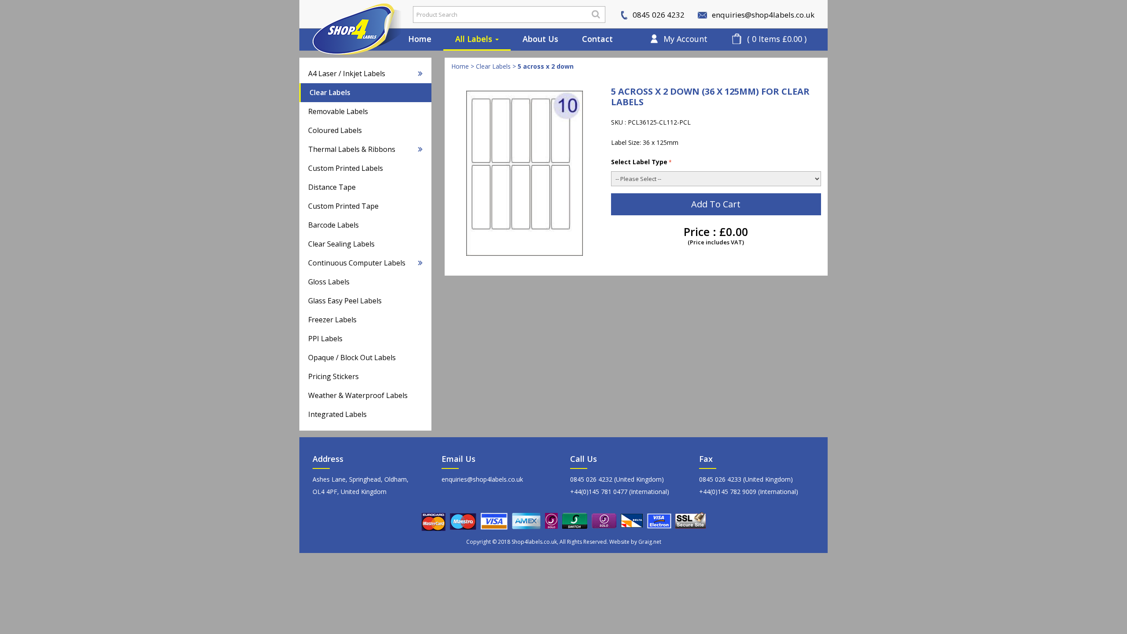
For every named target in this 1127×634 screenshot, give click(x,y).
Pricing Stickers (333, 376)
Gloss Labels (329, 282)
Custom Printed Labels (345, 168)
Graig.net (649, 542)
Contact (597, 38)
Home (419, 38)
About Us (540, 38)
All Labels (474, 38)
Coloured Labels (335, 130)
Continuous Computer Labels (356, 263)
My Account (685, 38)
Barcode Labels (333, 225)
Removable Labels (338, 111)
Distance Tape (332, 187)
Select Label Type (639, 162)
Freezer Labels (332, 319)
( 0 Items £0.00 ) (777, 38)
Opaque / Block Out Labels (352, 357)
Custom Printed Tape (343, 206)
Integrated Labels (337, 414)
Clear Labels (329, 92)
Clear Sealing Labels (341, 244)
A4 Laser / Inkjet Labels (346, 73)
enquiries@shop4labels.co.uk (762, 15)
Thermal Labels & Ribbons (351, 149)
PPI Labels (325, 338)
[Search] (595, 14)
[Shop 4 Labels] (350, 15)
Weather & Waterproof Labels (358, 395)
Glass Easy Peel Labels (345, 301)
